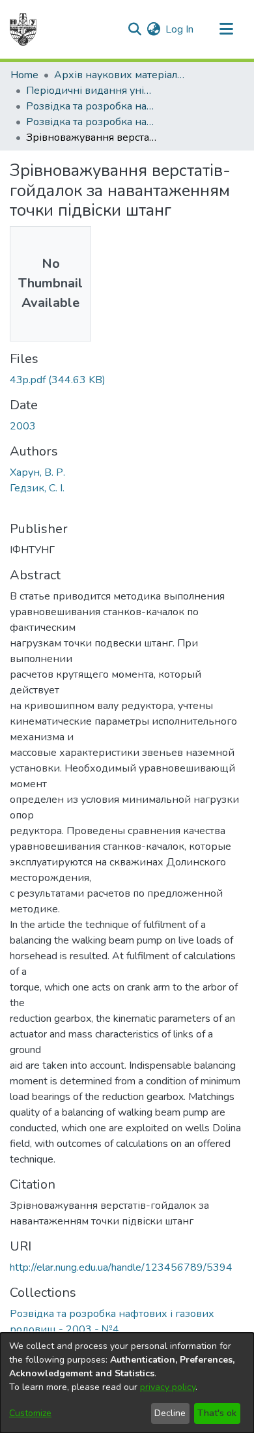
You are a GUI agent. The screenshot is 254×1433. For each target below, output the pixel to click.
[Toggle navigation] (226, 29)
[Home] (23, 29)
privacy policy (167, 1387)
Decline (170, 1413)
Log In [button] (180, 29)
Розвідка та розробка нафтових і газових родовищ (91, 106)
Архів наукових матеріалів (119, 75)
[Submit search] (134, 29)
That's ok (216, 1413)
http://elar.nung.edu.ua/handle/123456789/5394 (121, 1267)
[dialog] (127, 1383)
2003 (23, 426)
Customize (30, 1413)
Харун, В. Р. (37, 472)
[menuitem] (153, 29)
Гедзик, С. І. (37, 488)
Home (24, 75)
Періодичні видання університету (91, 90)
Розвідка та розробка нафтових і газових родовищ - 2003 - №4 (91, 122)
